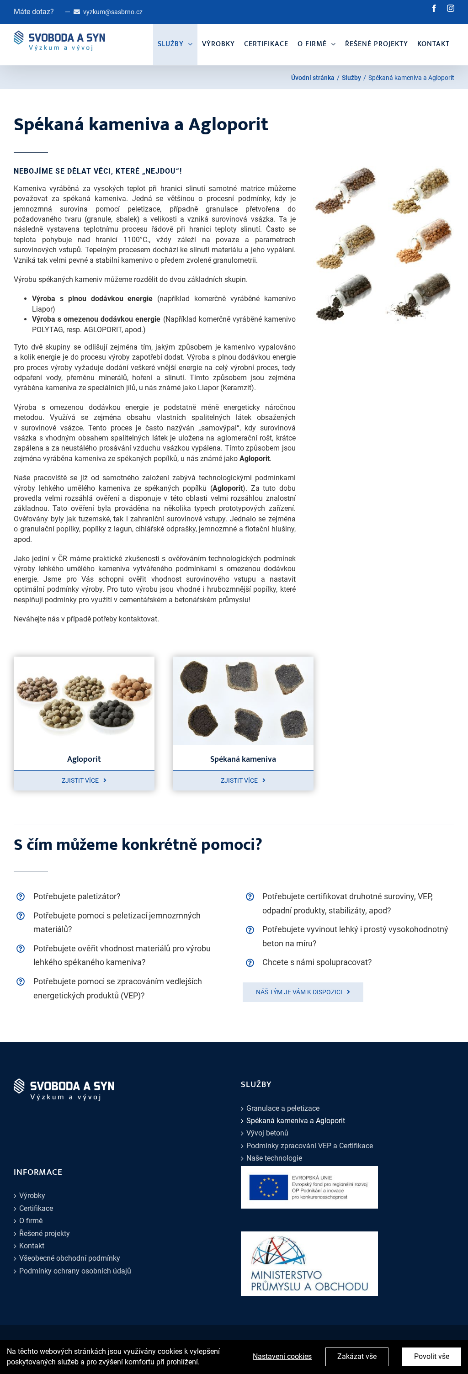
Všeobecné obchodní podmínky (69, 1258)
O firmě (31, 1220)
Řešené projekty (44, 1233)
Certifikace (36, 1208)
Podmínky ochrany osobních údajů (75, 1271)
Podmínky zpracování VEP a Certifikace (309, 1145)
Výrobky (32, 1195)
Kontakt (31, 1245)
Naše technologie (274, 1158)
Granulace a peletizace (282, 1108)
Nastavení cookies (282, 1356)
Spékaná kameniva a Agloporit (295, 1120)
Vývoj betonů (267, 1133)
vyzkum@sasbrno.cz (113, 12)
